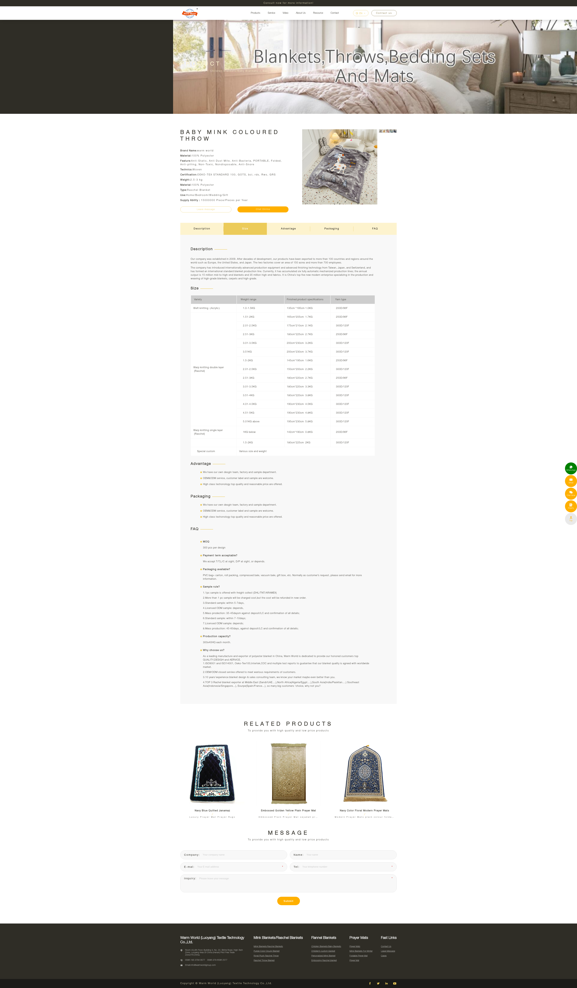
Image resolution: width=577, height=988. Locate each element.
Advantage (288, 229)
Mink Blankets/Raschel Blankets (268, 947)
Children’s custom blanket (323, 951)
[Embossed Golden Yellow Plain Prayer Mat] (288, 773)
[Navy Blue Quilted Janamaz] (212, 773)
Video (285, 13)
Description (202, 229)
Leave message (206, 209)
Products (255, 13)
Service (271, 13)
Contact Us (386, 947)
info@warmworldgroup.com (203, 965)
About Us (301, 13)
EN (360, 13)
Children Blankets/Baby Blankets (234, 71)
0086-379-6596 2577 (217, 960)
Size (245, 229)
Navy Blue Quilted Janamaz (212, 811)
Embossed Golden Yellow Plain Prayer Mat (288, 811)
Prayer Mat (354, 961)
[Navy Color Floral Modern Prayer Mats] (364, 773)
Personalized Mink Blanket (323, 956)
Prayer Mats (355, 947)
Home (184, 71)
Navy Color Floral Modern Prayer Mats (364, 811)
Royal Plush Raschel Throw (266, 956)
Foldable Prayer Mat (359, 956)
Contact (335, 13)
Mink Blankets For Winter (361, 951)
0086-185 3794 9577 (195, 960)
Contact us (384, 13)
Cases (384, 956)
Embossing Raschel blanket (324, 961)
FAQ (375, 229)
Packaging (331, 229)
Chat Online (263, 209)
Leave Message (388, 951)
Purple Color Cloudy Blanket (266, 951)
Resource (318, 13)
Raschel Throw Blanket (264, 961)
